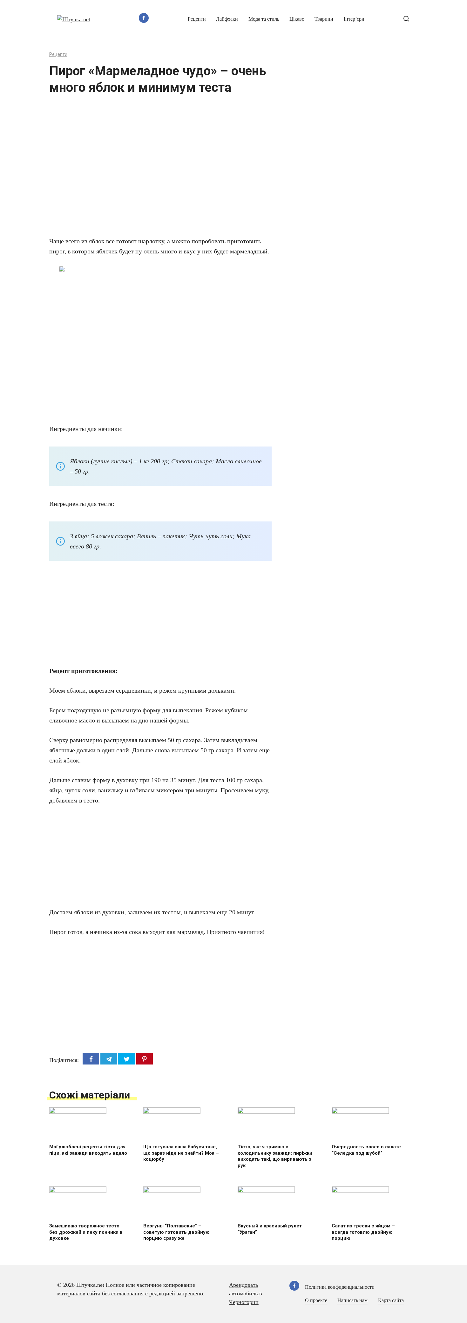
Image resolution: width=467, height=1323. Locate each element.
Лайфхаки (227, 19)
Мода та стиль (263, 19)
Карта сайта (391, 1300)
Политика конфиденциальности (340, 1287)
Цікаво (296, 19)
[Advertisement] (141, 169)
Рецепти (197, 19)
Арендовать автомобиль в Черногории (245, 1293)
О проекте (316, 1300)
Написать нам (352, 1300)
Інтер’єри (354, 19)
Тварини (324, 19)
